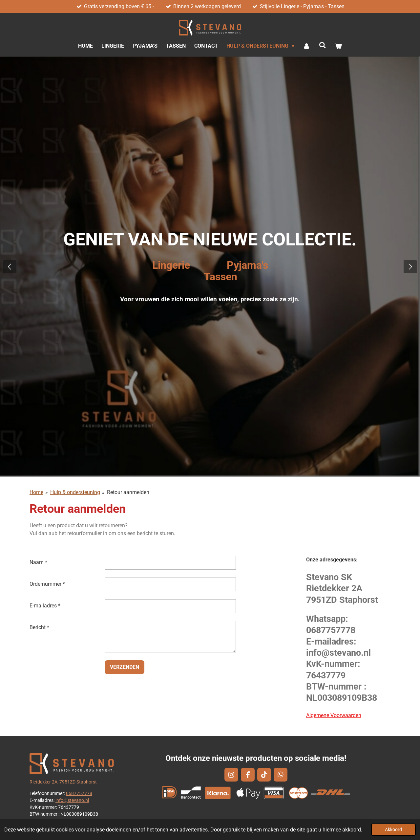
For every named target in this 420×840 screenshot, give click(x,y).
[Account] (306, 46)
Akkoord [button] (393, 829)
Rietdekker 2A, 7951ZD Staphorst (63, 781)
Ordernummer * (47, 584)
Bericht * (39, 627)
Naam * (38, 562)
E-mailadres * (45, 605)
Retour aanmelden (128, 492)
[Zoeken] (322, 45)
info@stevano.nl (72, 800)
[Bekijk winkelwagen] (338, 46)
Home (36, 492)
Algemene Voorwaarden (333, 715)
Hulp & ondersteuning (75, 492)
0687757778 (79, 793)
